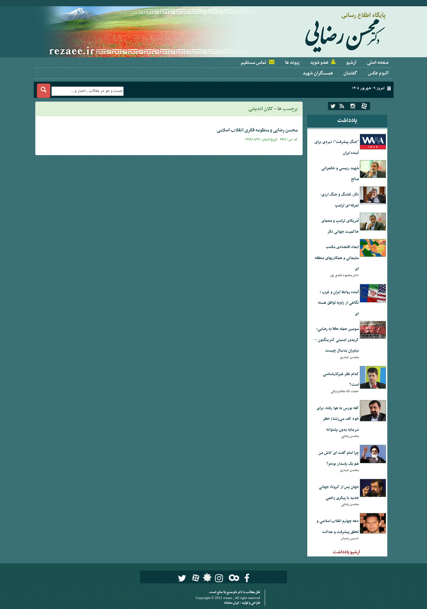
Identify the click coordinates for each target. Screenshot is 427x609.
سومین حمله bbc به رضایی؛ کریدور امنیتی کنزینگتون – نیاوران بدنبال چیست (336, 340)
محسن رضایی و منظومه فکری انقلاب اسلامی (257, 130)
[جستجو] (43, 91)
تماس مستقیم (253, 62)
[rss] (341, 106)
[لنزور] (206, 579)
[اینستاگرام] (352, 106)
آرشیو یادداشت (346, 552)
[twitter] (333, 106)
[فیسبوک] (246, 578)
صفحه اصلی (378, 62)
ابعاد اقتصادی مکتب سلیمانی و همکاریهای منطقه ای (337, 258)
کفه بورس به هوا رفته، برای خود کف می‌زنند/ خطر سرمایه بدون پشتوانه (338, 419)
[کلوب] (232, 577)
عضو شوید (319, 62)
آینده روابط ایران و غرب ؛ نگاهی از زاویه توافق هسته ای (338, 303)
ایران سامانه (232, 603)
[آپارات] (364, 106)
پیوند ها (292, 62)
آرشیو (351, 62)
